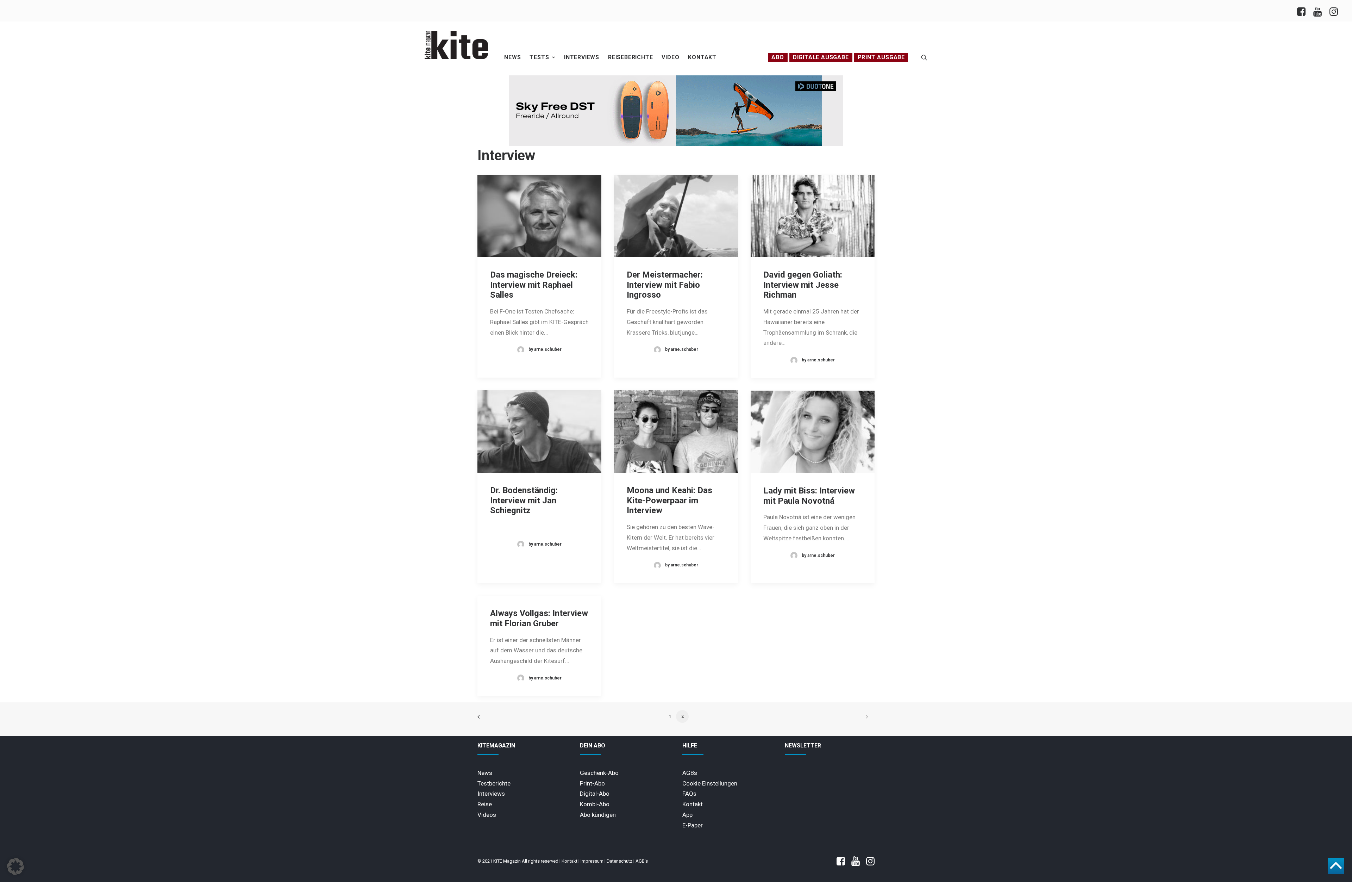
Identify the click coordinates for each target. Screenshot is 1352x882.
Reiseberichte (630, 57)
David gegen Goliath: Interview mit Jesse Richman (802, 285)
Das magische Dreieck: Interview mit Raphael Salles (533, 285)
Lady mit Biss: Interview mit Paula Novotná (809, 496)
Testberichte (494, 783)
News (512, 57)
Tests (539, 57)
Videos (486, 814)
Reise (484, 804)
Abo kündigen (598, 814)
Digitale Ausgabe (821, 57)
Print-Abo (592, 783)
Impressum (592, 861)
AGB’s (642, 861)
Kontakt (702, 57)
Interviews (581, 57)
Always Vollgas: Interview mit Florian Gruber (539, 618)
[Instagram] (1333, 11)
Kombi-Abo (594, 804)
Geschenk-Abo (599, 772)
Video (670, 57)
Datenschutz (619, 861)
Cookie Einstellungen (709, 783)
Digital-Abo (594, 793)
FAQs (689, 793)
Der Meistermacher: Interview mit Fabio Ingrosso (665, 285)
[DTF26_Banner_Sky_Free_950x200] (676, 144)
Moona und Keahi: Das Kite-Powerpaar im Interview (669, 500)
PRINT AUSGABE (881, 57)
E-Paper (692, 825)
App (687, 814)
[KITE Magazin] (456, 45)
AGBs (689, 772)
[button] (924, 57)
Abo (777, 57)
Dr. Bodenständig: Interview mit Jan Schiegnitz (524, 500)
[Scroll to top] (1336, 865)
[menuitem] (1303, 11)
